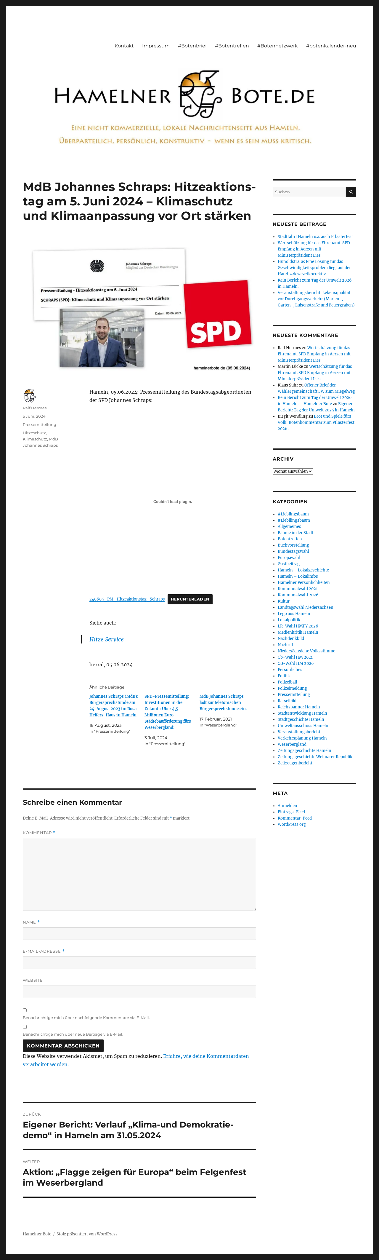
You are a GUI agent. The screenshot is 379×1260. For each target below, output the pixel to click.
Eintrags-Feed (291, 812)
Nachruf (285, 644)
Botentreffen (290, 539)
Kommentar (39, 832)
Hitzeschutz (34, 432)
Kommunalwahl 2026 (298, 595)
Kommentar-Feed (295, 818)
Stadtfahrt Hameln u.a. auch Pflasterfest (315, 236)
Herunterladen (190, 599)
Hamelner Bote (37, 1234)
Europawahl (289, 557)
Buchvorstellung (293, 545)
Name (31, 922)
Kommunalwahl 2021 (298, 588)
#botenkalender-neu (331, 46)
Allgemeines (289, 526)
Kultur (284, 601)
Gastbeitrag (289, 563)
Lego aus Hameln (294, 613)
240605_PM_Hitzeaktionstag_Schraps (127, 599)
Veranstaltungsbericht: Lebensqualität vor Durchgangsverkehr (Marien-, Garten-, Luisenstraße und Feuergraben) (316, 299)
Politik (284, 675)
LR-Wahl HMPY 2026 (298, 626)
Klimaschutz (35, 439)
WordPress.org (292, 824)
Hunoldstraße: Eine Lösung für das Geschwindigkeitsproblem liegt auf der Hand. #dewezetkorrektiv (314, 268)
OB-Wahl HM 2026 (296, 663)
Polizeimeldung (292, 688)
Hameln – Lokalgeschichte (303, 570)
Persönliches (290, 669)
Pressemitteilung (39, 424)
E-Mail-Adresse (44, 951)
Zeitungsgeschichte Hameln (304, 750)
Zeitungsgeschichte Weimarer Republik (315, 756)
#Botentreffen (232, 46)
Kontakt (124, 46)
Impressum (156, 46)
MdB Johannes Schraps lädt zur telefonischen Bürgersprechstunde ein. (223, 702)
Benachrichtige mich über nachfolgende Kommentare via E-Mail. (86, 1017)
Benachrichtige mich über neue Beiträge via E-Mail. (73, 1034)
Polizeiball (287, 682)
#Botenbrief (192, 46)
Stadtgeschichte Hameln (301, 719)
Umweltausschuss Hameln (303, 725)
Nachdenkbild (291, 638)
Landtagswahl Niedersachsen (305, 607)
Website (33, 980)
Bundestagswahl (293, 551)
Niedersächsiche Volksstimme (306, 651)
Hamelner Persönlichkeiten (304, 582)
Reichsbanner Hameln (299, 707)
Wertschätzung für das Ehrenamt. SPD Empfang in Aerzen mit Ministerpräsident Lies (314, 249)
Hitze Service (106, 639)
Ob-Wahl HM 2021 (295, 657)
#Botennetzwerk (277, 46)
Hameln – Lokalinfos (298, 576)
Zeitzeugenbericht (295, 763)
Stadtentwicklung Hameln (302, 713)
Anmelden (287, 805)
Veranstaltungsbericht (299, 731)
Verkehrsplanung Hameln (302, 738)
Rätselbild (287, 700)
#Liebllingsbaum (294, 520)
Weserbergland (292, 744)
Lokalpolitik (289, 619)
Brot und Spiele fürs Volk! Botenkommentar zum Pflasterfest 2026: (316, 422)
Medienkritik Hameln (298, 632)
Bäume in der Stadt (295, 532)
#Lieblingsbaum (293, 514)
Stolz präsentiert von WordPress (87, 1234)
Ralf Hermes (34, 407)
